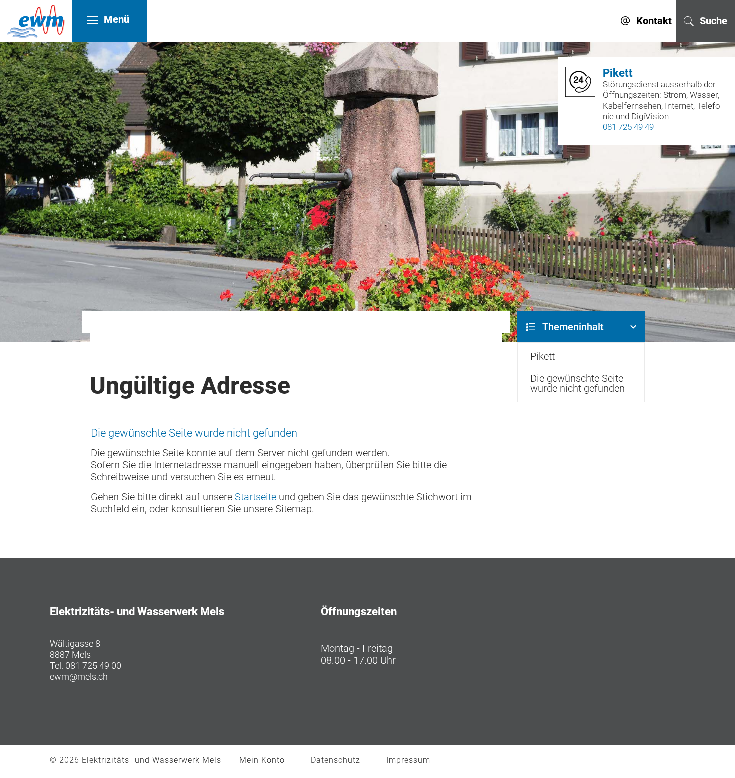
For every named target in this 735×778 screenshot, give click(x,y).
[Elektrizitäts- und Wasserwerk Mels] (36, 19)
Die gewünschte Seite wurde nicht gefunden (577, 383)
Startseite (255, 497)
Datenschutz (335, 760)
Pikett (542, 356)
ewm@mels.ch (79, 676)
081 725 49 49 (628, 127)
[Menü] (93, 20)
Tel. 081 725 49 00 (86, 665)
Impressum (408, 760)
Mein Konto (262, 760)
